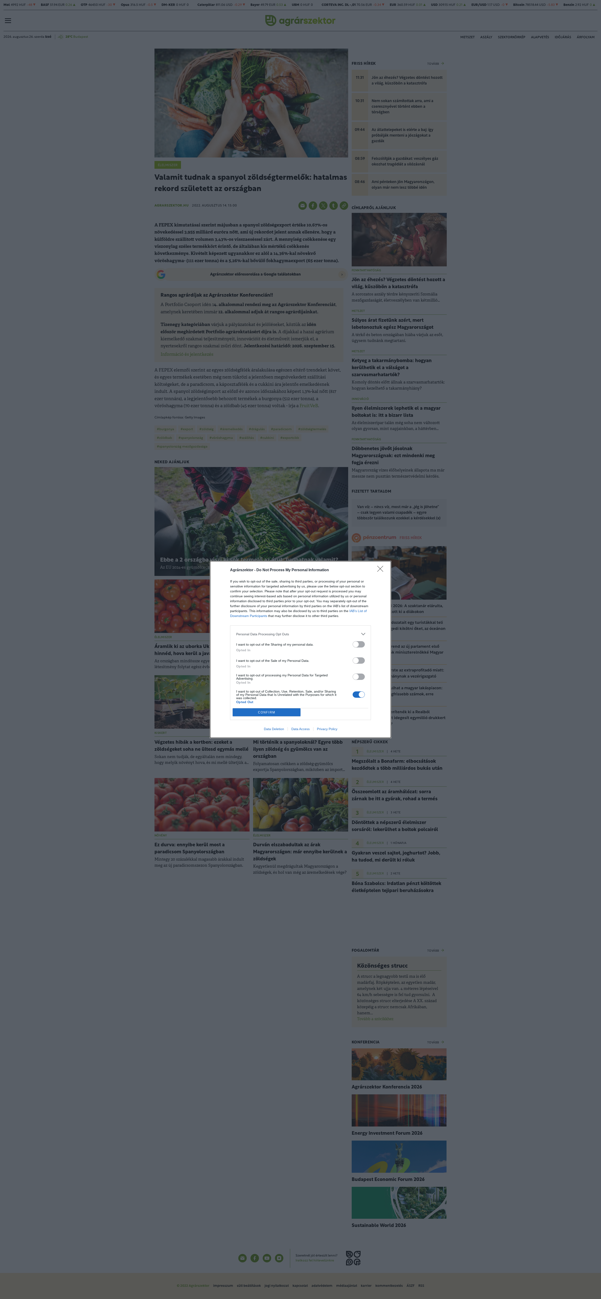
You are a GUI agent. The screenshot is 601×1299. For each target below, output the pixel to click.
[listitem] (300, 634)
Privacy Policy (327, 729)
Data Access (300, 729)
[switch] (359, 644)
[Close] (381, 570)
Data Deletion (274, 729)
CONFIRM (266, 712)
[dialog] (300, 649)
